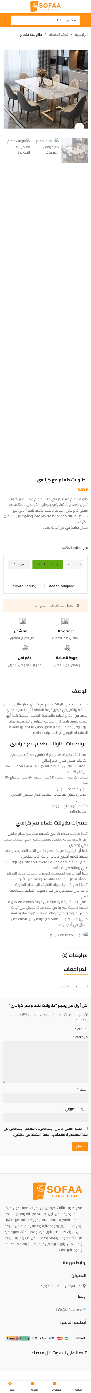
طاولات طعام (31, 34)
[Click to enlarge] (79, 128)
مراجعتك (80, 1037)
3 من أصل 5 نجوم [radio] (61, 1029)
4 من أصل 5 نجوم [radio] (57, 1029)
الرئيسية (81, 34)
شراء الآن (19, 564)
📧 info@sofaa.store (71, 1309)
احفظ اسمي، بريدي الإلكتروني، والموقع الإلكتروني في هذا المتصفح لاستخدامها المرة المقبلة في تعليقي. (46, 1131)
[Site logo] (45, 6)
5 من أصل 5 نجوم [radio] (53, 1029)
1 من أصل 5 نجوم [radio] (68, 1029)
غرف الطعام (58, 34)
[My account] (5, 20)
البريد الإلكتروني (75, 1109)
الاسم (82, 1089)
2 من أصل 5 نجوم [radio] (65, 1029)
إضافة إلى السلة (48, 564)
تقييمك (81, 1029)
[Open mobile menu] (86, 20)
